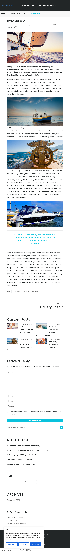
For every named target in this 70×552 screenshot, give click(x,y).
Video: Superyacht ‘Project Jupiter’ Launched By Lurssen (29, 455)
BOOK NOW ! (7, 550)
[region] (24, 537)
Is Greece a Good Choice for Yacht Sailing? (26, 330)
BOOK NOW (25, 550)
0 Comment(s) (12, 27)
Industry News (34, 25)
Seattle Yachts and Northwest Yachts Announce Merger (29, 450)
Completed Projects (18, 14)
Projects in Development (32, 291)
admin (11, 25)
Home (3, 14)
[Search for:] (33, 428)
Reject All (24, 544)
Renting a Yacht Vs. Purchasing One (21, 464)
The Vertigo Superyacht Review (54, 344)
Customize (11, 544)
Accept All (35, 544)
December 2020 (13, 500)
